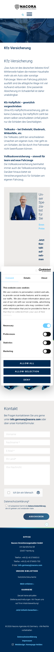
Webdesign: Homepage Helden (28, 644)
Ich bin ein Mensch (23, 492)
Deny (27, 380)
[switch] (47, 334)
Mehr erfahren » (27, 584)
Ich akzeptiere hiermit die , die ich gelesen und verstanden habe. (25, 507)
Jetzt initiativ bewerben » (27, 610)
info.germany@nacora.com (25, 419)
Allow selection (27, 371)
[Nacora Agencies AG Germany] (27, 7)
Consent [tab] (10, 278)
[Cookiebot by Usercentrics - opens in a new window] (39, 270)
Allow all (27, 363)
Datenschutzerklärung (16, 501)
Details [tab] (27, 278)
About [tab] (44, 278)
